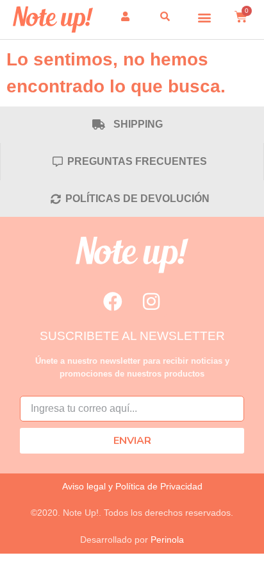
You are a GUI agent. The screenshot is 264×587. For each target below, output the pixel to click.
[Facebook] (112, 301)
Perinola (167, 539)
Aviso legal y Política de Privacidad (132, 486)
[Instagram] (151, 301)
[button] (204, 17)
